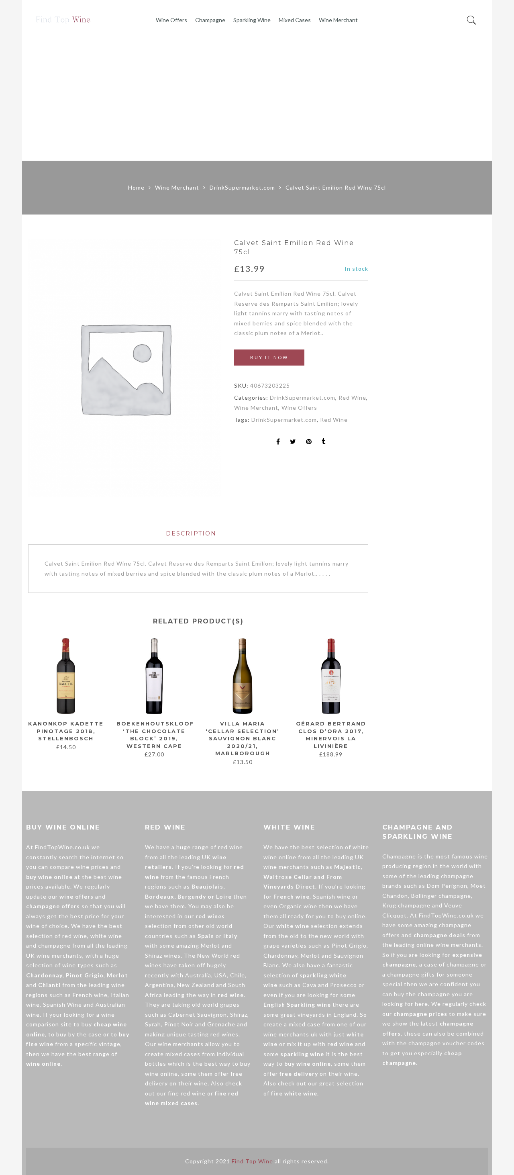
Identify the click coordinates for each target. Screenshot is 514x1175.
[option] (124, 367)
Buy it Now (269, 357)
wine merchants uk (290, 1034)
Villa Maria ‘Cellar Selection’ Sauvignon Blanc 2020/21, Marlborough (242, 738)
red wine (74, 935)
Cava (309, 984)
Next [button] (365, 697)
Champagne (210, 19)
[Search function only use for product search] (471, 20)
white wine (106, 935)
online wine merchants (448, 944)
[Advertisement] (257, 100)
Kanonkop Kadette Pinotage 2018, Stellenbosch (66, 731)
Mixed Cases (295, 19)
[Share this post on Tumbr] (324, 442)
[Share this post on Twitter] (293, 442)
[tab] (191, 534)
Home (136, 187)
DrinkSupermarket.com (242, 187)
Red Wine (352, 397)
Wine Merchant (338, 19)
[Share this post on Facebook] (278, 442)
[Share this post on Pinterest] (309, 442)
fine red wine (187, 1093)
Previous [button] (28, 697)
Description (191, 533)
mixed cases (182, 1053)
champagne (54, 945)
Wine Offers (171, 19)
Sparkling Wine (252, 19)
